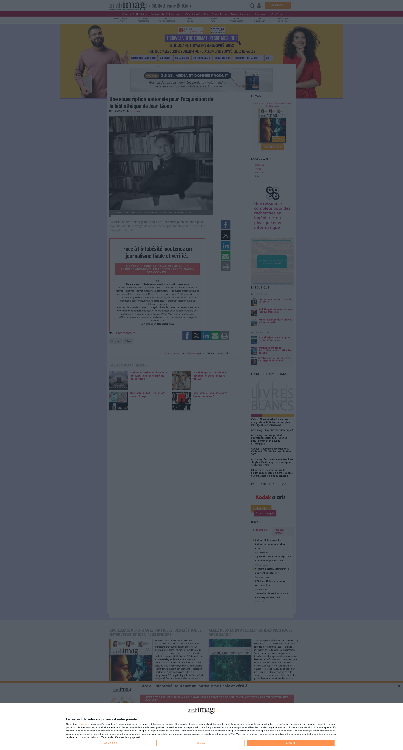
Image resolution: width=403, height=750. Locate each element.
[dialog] (201, 727)
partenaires (84, 724)
